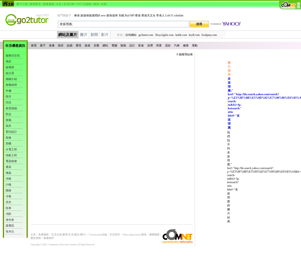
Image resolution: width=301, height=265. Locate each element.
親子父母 (22, 4)
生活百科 (69, 4)
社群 (104, 4)
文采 (59, 4)
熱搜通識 (48, 4)
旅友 (96, 4)
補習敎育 (35, 4)
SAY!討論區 (84, 4)
